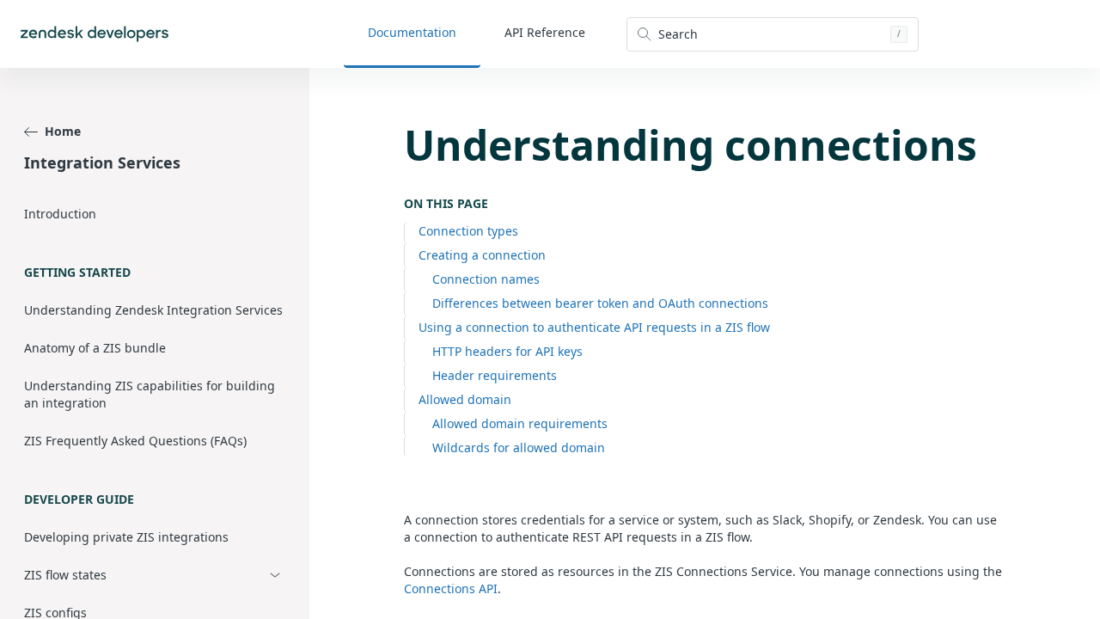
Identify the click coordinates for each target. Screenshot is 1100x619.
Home (63, 131)
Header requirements (494, 375)
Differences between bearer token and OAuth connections (600, 303)
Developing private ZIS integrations (126, 537)
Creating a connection (482, 255)
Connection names (486, 279)
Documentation (412, 32)
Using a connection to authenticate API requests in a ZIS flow (594, 327)
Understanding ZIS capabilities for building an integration (149, 394)
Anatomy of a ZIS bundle (95, 348)
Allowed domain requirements (520, 423)
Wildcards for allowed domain (518, 447)
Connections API (451, 588)
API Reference (544, 32)
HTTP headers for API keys (507, 351)
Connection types (468, 231)
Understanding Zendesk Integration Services (153, 310)
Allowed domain (465, 399)
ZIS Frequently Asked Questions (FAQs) (135, 440)
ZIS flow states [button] (65, 575)
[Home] (94, 34)
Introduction (60, 213)
